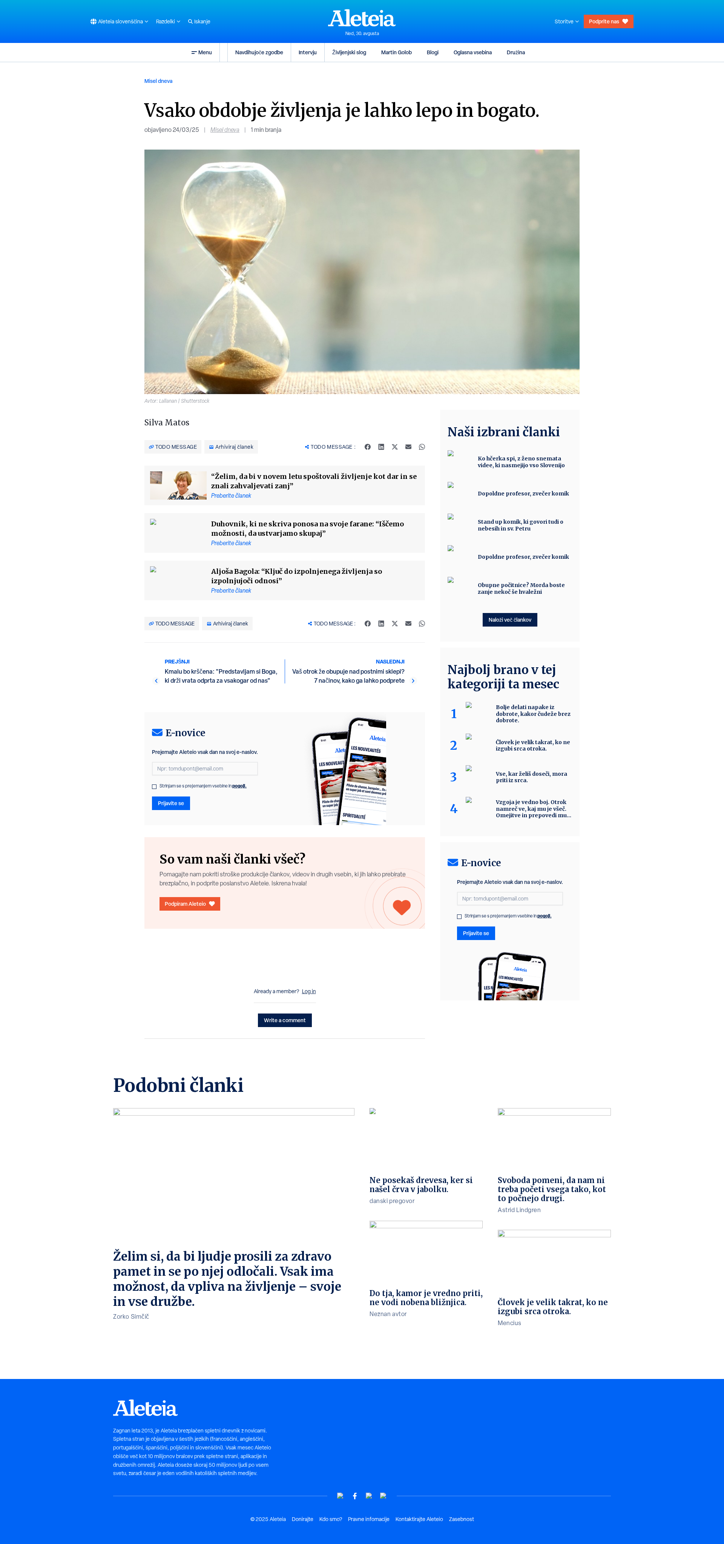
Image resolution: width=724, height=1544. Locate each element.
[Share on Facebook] (368, 447)
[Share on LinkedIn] (381, 447)
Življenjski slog (349, 52)
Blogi (433, 52)
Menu (205, 52)
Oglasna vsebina (473, 52)
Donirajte (302, 1519)
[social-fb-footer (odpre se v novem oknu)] (354, 1496)
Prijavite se (171, 803)
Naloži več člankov (510, 619)
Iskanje (202, 21)
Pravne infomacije (369, 1519)
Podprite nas (604, 21)
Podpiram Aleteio (185, 903)
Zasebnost (461, 1519)
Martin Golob (396, 52)
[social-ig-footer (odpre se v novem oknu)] (383, 1496)
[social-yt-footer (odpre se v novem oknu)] (340, 1496)
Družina (516, 52)
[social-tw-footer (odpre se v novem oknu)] (369, 1496)
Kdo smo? (330, 1519)
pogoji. (239, 786)
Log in (309, 991)
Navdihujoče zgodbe (259, 52)
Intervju (308, 52)
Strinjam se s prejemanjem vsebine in (203, 786)
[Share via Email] (408, 447)
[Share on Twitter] (395, 447)
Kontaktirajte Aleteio (419, 1519)
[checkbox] (154, 786)
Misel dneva (158, 80)
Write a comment (285, 1020)
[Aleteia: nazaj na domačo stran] (362, 17)
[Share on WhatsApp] (422, 447)
